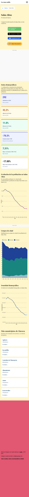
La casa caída (5, 2)
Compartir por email (15, 38)
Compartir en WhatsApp (13, 28)
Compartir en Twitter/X (15, 33)
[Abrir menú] (27, 2)
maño (21, 452)
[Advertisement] (14, 65)
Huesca (6, 8)
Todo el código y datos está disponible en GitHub (12, 458)
